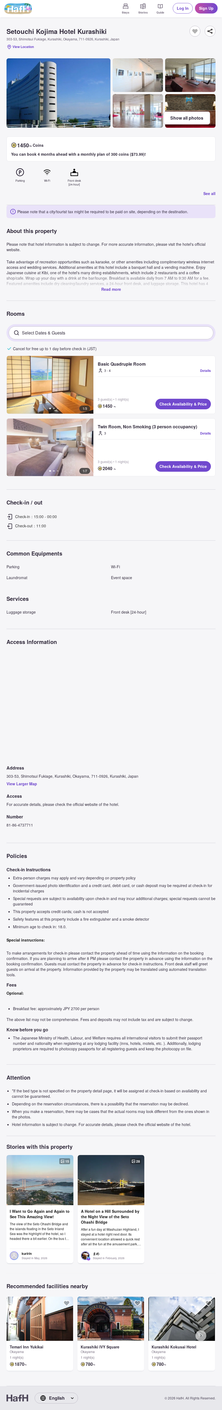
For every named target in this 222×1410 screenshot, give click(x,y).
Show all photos (186, 118)
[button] (50, 384)
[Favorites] (195, 31)
